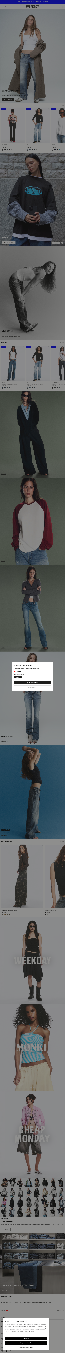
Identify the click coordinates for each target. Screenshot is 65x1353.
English (18, 677)
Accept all (26, 1338)
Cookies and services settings (26, 1347)
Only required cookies (26, 1343)
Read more (26, 1335)
